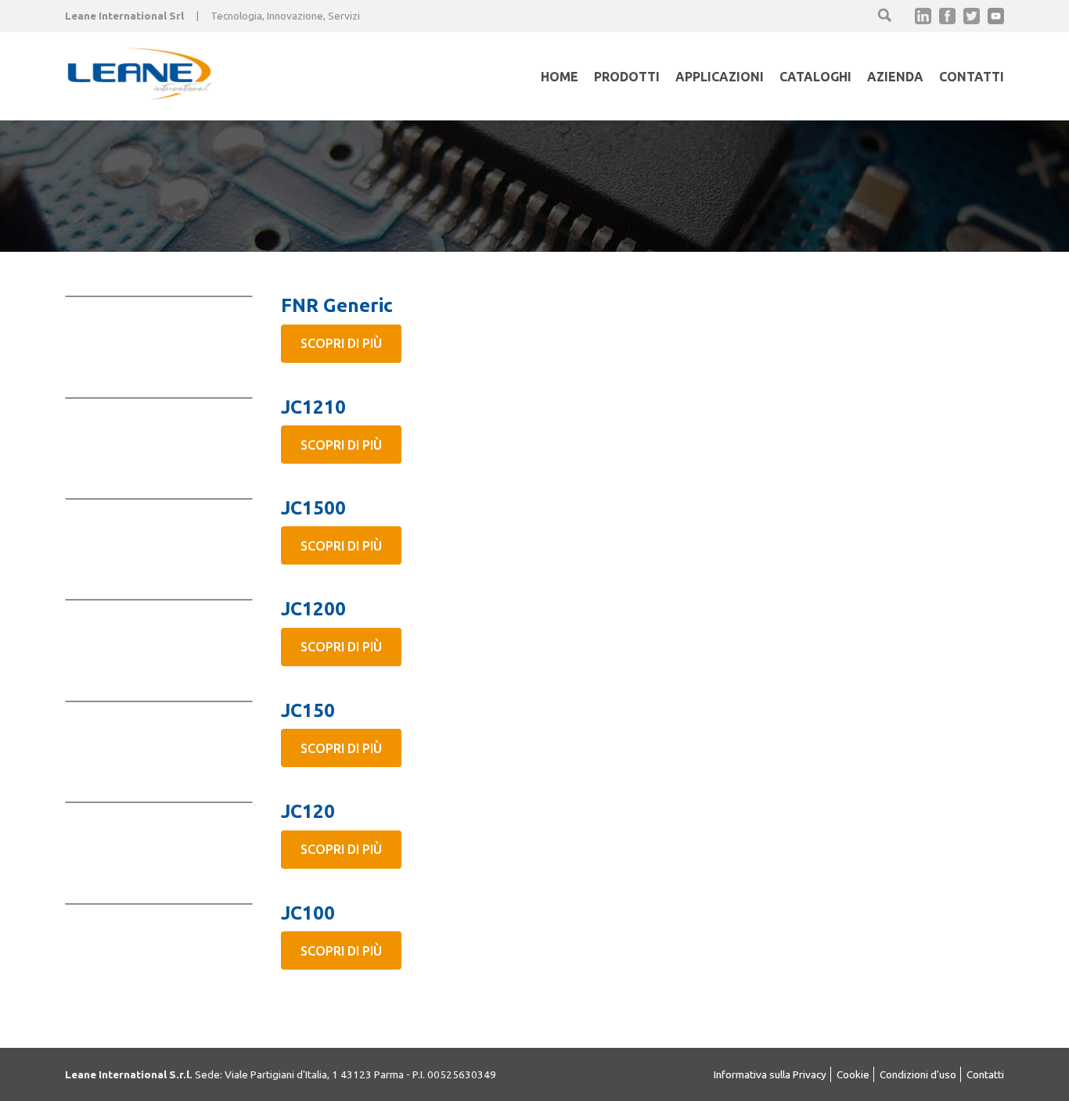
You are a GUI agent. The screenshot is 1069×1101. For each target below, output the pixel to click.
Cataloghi (815, 77)
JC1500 (313, 507)
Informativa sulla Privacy (770, 1074)
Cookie (853, 1074)
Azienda (895, 77)
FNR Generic (337, 305)
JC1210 (313, 407)
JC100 (308, 912)
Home (559, 77)
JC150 (308, 710)
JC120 (308, 811)
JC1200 (313, 608)
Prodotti (627, 77)
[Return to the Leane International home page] (139, 95)
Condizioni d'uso (918, 1074)
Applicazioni (719, 77)
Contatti (971, 77)
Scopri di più (341, 343)
